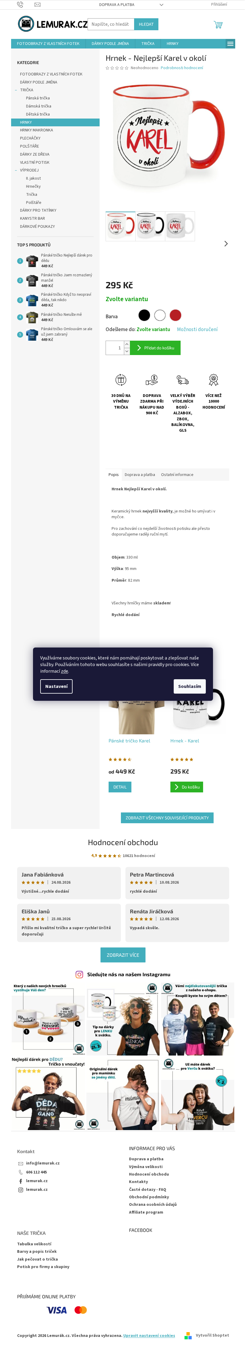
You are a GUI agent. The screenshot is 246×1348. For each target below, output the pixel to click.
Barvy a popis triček (37, 1252)
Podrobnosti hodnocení (182, 68)
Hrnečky (33, 186)
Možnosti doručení (197, 329)
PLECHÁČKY (30, 138)
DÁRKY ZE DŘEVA (35, 154)
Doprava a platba (116, 5)
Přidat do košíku (159, 347)
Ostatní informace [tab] (177, 475)
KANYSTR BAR (32, 219)
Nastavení (56, 686)
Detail (120, 786)
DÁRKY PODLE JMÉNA (38, 82)
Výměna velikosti (146, 1167)
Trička (31, 195)
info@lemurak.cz (43, 1163)
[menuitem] (48, 43)
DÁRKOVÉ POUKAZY (37, 227)
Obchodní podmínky (149, 1197)
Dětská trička (38, 114)
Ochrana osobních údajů (153, 1205)
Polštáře (33, 203)
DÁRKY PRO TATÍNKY (38, 210)
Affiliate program (146, 1212)
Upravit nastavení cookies (149, 1336)
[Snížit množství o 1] (127, 351)
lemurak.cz (37, 1181)
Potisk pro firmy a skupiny (43, 1267)
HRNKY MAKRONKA (36, 130)
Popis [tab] (114, 475)
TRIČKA (26, 90)
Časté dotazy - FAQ (147, 1190)
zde (64, 671)
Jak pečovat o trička (37, 1259)
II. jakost (33, 178)
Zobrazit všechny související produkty (167, 817)
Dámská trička (38, 106)
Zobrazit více (123, 955)
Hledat (146, 24)
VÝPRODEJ (29, 170)
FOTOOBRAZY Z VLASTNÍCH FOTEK (51, 74)
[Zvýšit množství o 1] (127, 344)
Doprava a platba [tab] (140, 475)
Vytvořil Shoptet (212, 1336)
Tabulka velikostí (34, 1244)
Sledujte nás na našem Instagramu (128, 974)
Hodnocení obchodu (123, 842)
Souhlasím (189, 686)
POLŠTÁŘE (29, 146)
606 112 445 (36, 1172)
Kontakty (138, 1182)
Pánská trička (38, 98)
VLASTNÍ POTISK (35, 163)
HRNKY (26, 122)
